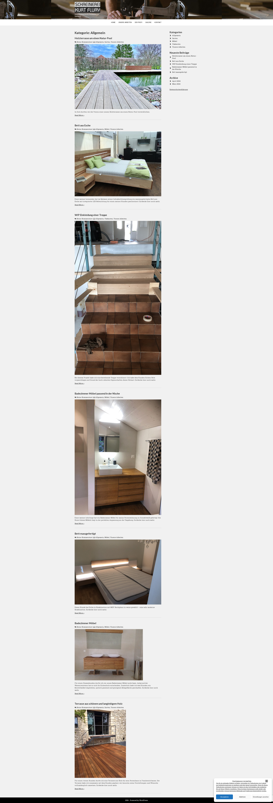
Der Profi (138, 22)
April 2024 (176, 81)
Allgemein (99, 42)
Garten (107, 42)
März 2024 (176, 84)
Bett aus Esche (83, 125)
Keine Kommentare (84, 42)
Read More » (79, 115)
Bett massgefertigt (85, 533)
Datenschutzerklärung (179, 89)
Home (113, 22)
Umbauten (109, 219)
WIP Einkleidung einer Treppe (91, 215)
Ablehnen (242, 797)
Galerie (148, 22)
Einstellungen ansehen (261, 797)
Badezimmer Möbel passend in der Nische (97, 393)
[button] (267, 781)
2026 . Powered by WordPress (136, 800)
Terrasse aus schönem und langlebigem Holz (98, 703)
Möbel (107, 129)
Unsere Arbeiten (125, 22)
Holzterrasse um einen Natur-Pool (93, 38)
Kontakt (158, 22)
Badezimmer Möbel (85, 623)
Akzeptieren (224, 797)
